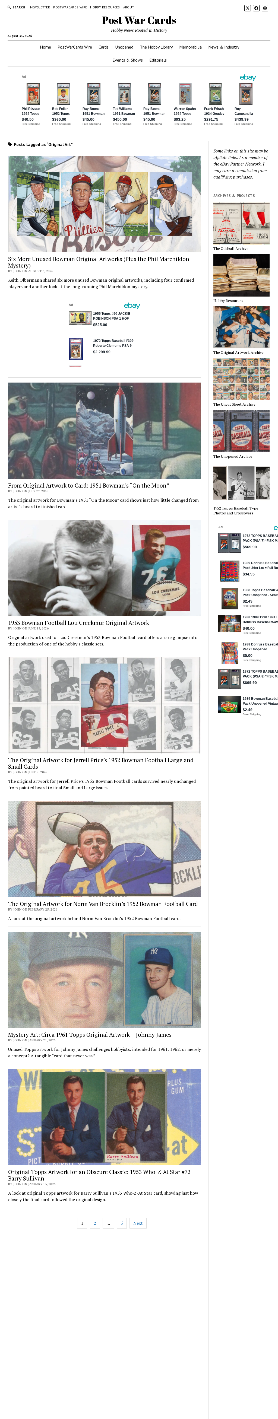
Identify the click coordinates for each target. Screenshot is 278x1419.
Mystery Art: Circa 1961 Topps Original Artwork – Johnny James (90, 1034)
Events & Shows (127, 60)
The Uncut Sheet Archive (234, 404)
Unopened (124, 47)
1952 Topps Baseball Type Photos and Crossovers (235, 511)
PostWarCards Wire (70, 7)
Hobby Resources (105, 7)
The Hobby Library (156, 47)
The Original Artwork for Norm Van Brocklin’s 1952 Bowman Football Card (103, 904)
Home (45, 47)
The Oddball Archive (230, 248)
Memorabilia (190, 47)
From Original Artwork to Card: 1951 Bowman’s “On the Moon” (88, 485)
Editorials (158, 60)
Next (138, 1223)
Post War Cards (139, 20)
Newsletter (40, 7)
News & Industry (223, 47)
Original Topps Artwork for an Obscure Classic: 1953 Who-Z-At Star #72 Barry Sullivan (99, 1175)
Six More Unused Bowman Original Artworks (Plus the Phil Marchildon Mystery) (98, 262)
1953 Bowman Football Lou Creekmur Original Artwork (78, 622)
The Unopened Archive (232, 456)
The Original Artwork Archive (238, 352)
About (128, 7)
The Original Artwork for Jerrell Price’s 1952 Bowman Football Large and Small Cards (101, 763)
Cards (104, 47)
